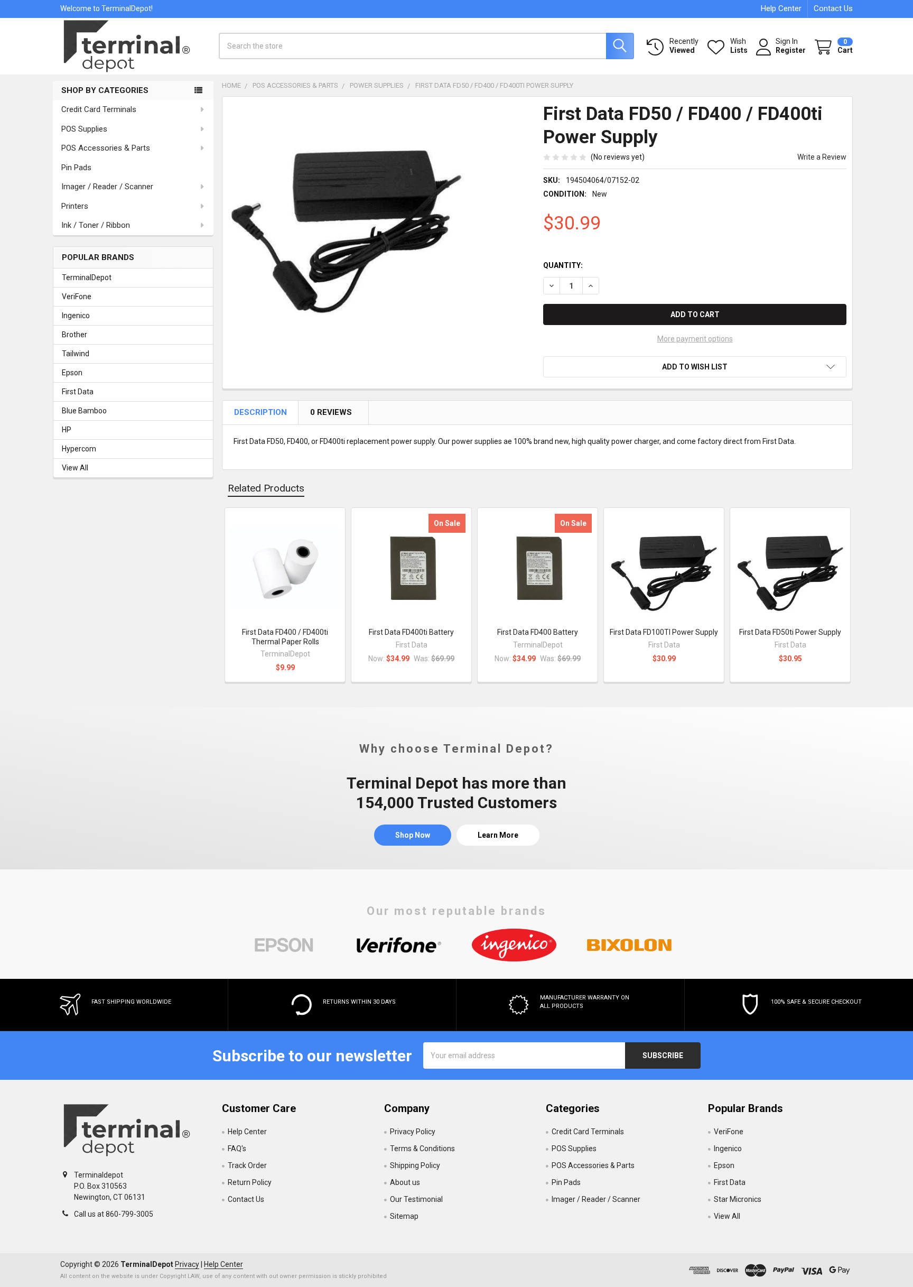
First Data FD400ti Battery (411, 632)
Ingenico (76, 315)
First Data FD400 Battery (537, 632)
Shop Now (412, 835)
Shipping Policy (415, 1165)
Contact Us (833, 8)
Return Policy (250, 1182)
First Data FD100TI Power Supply (664, 632)
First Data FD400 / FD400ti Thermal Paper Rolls (285, 637)
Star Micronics (737, 1199)
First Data (78, 391)
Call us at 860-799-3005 (113, 1214)
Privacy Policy (412, 1131)
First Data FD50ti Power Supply (790, 632)
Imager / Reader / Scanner (107, 186)
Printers (74, 206)
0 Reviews (331, 412)
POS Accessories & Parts (105, 148)
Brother (74, 334)
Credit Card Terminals (98, 109)
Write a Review (821, 157)
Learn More (498, 835)
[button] (694, 366)
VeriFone (76, 296)
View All (75, 468)
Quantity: (563, 265)
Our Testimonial (416, 1199)
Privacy (187, 1264)
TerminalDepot (86, 277)
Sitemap (404, 1216)
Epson (72, 372)
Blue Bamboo (84, 410)
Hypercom (79, 449)
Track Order (247, 1165)
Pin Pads (76, 167)
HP (66, 429)
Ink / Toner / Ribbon (95, 225)
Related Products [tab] (266, 488)
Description (261, 412)
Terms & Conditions (422, 1148)
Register (791, 50)
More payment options (695, 339)
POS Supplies (84, 129)
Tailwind (75, 353)
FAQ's (237, 1148)
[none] (346, 220)
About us (405, 1182)
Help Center (781, 8)
